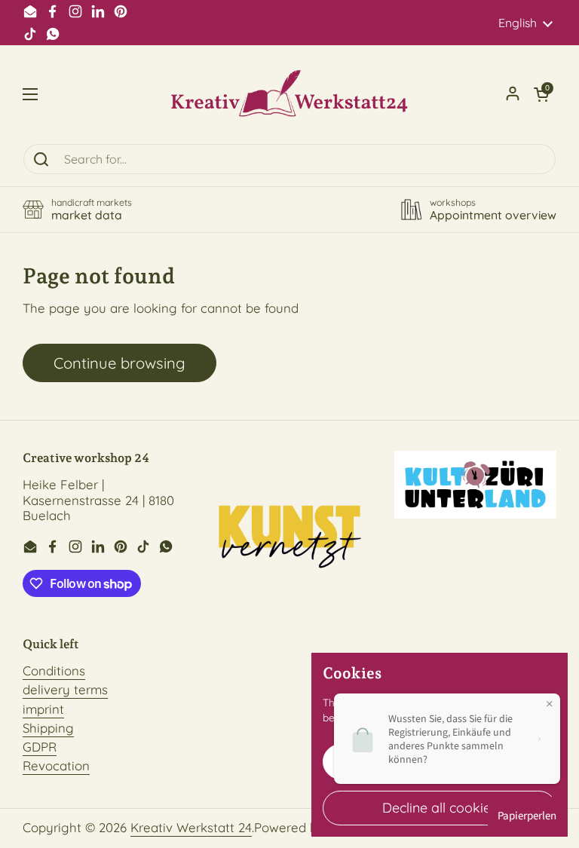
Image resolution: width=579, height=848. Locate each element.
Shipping (48, 728)
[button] (541, 94)
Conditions (54, 670)
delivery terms (65, 689)
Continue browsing (119, 363)
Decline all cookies (439, 807)
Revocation (56, 765)
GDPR (40, 747)
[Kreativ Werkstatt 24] (289, 94)
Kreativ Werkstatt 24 (191, 827)
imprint (43, 709)
